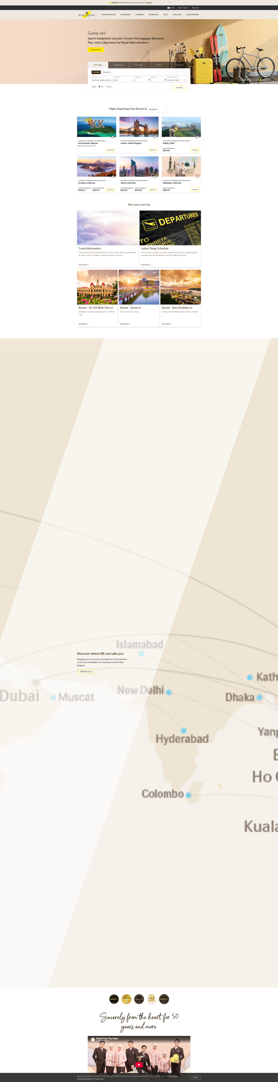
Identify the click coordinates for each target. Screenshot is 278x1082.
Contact (172, 8)
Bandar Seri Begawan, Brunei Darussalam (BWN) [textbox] (102, 80)
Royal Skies (177, 15)
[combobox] (183, 8)
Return (153, 77)
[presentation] (245, 80)
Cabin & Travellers (172, 77)
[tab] (98, 65)
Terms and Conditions (84, 1079)
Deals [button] (166, 15)
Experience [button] (140, 15)
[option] (139, 51)
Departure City (96, 77)
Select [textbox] (116, 80)
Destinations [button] (126, 15)
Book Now (94, 50)
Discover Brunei (192, 15)
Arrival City (117, 77)
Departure (138, 77)
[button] (247, 80)
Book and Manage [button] (109, 15)
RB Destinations (86, 672)
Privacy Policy (173, 1076)
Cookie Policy (99, 1079)
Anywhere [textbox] (153, 109)
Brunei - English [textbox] (182, 8)
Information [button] (154, 15)
